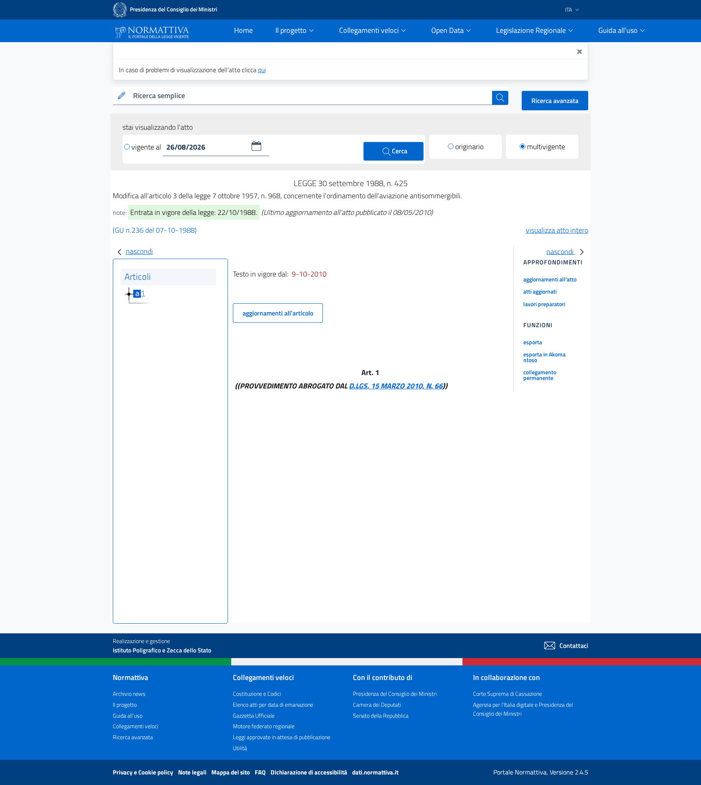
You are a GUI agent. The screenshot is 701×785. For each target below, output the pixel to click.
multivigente (546, 146)
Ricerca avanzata (554, 100)
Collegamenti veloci (135, 726)
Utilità (240, 748)
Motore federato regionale (264, 726)
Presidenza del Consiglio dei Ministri (395, 693)
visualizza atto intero (557, 230)
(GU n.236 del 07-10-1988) (155, 230)
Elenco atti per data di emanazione (273, 704)
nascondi (139, 251)
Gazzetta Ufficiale (254, 715)
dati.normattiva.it (375, 772)
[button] (256, 146)
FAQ (261, 772)
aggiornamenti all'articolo (278, 313)
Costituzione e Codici (257, 693)
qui (262, 70)
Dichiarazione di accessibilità (309, 772)
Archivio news (129, 693)
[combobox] (311, 96)
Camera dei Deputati (377, 704)
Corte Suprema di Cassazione (507, 693)
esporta (532, 342)
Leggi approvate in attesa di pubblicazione (281, 737)
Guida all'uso (127, 715)
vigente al (147, 147)
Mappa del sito (231, 772)
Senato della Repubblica (381, 715)
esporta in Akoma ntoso (544, 357)
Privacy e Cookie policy (143, 772)
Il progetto (125, 704)
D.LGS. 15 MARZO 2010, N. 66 (396, 385)
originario (469, 146)
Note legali (193, 772)
